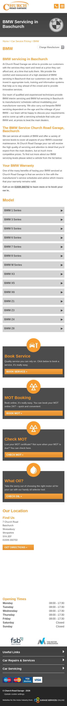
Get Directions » (15, 547)
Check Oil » (14, 496)
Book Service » (16, 371)
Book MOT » (14, 413)
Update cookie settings (14, 694)
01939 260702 (21, 186)
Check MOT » (14, 454)
